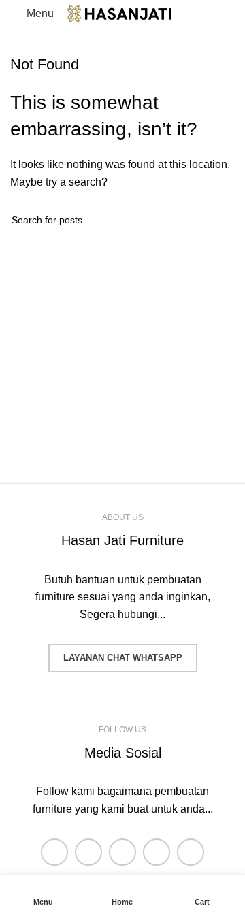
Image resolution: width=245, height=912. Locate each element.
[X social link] (88, 852)
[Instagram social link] (122, 852)
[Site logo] (128, 12)
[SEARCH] (219, 219)
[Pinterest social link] (190, 852)
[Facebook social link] (54, 852)
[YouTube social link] (156, 852)
